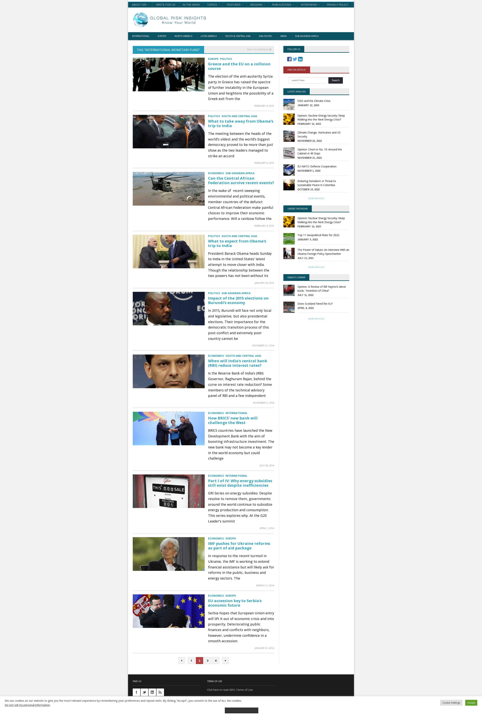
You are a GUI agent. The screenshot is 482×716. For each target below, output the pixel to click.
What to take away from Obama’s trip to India (240, 123)
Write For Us (165, 4)
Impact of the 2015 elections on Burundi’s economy (238, 300)
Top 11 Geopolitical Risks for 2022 (318, 235)
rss (160, 692)
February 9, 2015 (264, 106)
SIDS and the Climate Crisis (313, 101)
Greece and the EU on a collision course (239, 66)
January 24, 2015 (264, 282)
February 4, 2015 (264, 225)
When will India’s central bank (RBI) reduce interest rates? (237, 363)
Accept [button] (471, 702)
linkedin (152, 692)
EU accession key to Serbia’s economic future (235, 603)
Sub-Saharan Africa (307, 36)
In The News (191, 4)
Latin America (209, 36)
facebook (136, 692)
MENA (284, 36)
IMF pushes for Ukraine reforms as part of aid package (239, 546)
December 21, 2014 (263, 345)
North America (183, 36)
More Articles (316, 198)
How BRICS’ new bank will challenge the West (233, 420)
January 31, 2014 (264, 648)
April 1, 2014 (267, 528)
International (140, 36)
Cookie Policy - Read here (241, 710)
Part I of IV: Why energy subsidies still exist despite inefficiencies (240, 483)
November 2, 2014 (263, 402)
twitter (144, 692)
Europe (162, 36)
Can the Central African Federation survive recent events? (241, 180)
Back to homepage (257, 49)
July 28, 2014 (267, 465)
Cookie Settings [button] (451, 702)
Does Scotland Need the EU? (315, 303)
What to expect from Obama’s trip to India (237, 243)
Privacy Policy (337, 4)
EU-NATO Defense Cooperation (316, 166)
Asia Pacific (265, 36)
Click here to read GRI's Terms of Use (230, 690)
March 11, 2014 (265, 585)
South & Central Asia (238, 36)
